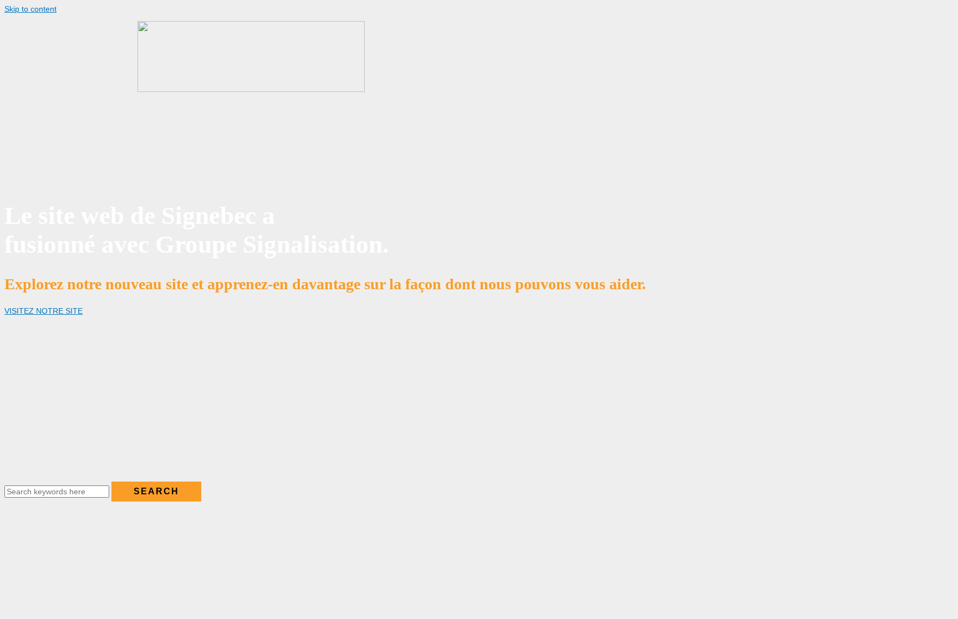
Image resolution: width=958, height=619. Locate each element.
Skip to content (30, 8)
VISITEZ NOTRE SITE (43, 310)
